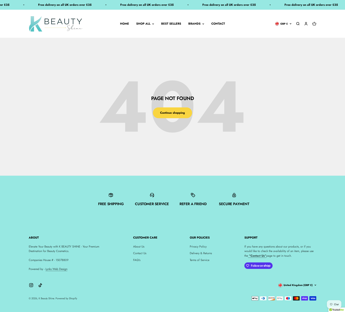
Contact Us (139, 253)
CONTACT (218, 24)
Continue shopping (172, 113)
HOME (124, 24)
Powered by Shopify (66, 298)
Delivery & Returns (201, 253)
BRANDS (194, 24)
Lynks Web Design (56, 269)
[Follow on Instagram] (31, 285)
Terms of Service (199, 260)
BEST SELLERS (171, 24)
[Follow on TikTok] (40, 285)
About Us (138, 246)
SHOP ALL (143, 24)
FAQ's (136, 260)
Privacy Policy (198, 246)
